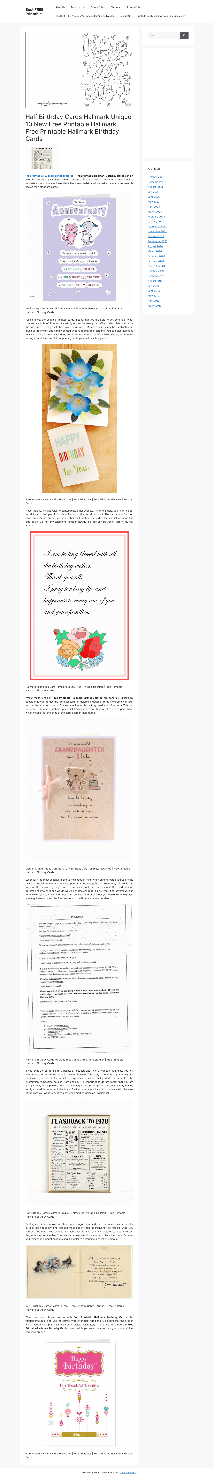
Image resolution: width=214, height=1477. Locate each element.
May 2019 (153, 295)
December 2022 (157, 226)
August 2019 (155, 281)
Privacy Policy (134, 7)
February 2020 (156, 256)
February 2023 (156, 216)
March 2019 (155, 305)
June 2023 (154, 196)
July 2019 (153, 285)
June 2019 (154, 290)
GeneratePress (128, 1472)
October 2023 (156, 177)
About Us (60, 7)
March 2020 (155, 251)
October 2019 (156, 271)
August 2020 (155, 246)
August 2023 (155, 186)
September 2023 (158, 182)
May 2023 (154, 201)
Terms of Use (78, 7)
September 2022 (157, 241)
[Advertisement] (168, 104)
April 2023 (154, 206)
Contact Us (125, 16)
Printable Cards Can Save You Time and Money (161, 16)
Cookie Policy (98, 7)
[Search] (184, 35)
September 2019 (157, 276)
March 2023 (155, 211)
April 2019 (154, 300)
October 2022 (156, 236)
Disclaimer (115, 7)
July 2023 (153, 191)
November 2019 (157, 266)
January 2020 (156, 261)
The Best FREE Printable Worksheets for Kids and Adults (85, 16)
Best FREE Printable (34, 11)
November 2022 (157, 231)
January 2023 (156, 221)
